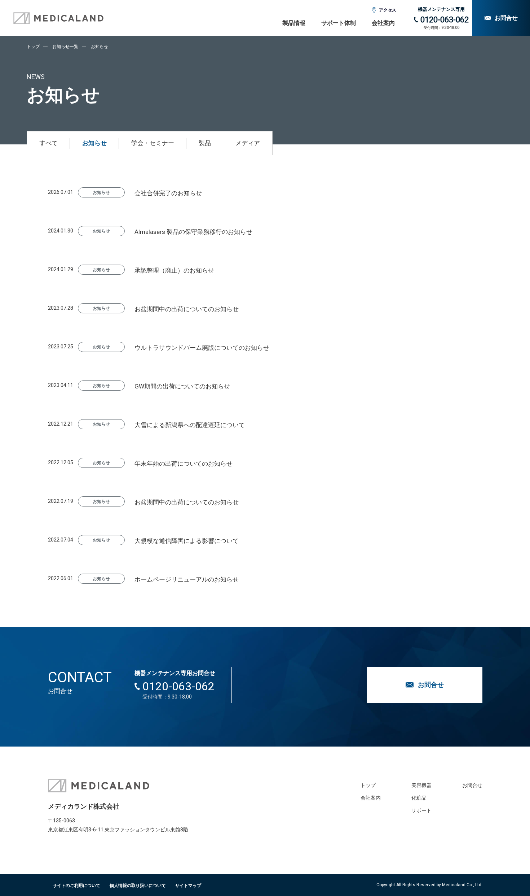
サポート (421, 810)
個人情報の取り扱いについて (138, 885)
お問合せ (472, 785)
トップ (33, 46)
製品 (205, 143)
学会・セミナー (152, 143)
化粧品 (419, 798)
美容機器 (421, 785)
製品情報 (293, 22)
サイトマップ (188, 885)
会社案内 (383, 22)
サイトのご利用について (76, 885)
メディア (247, 143)
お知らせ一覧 (65, 46)
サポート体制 (338, 22)
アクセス (387, 10)
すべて (48, 143)
